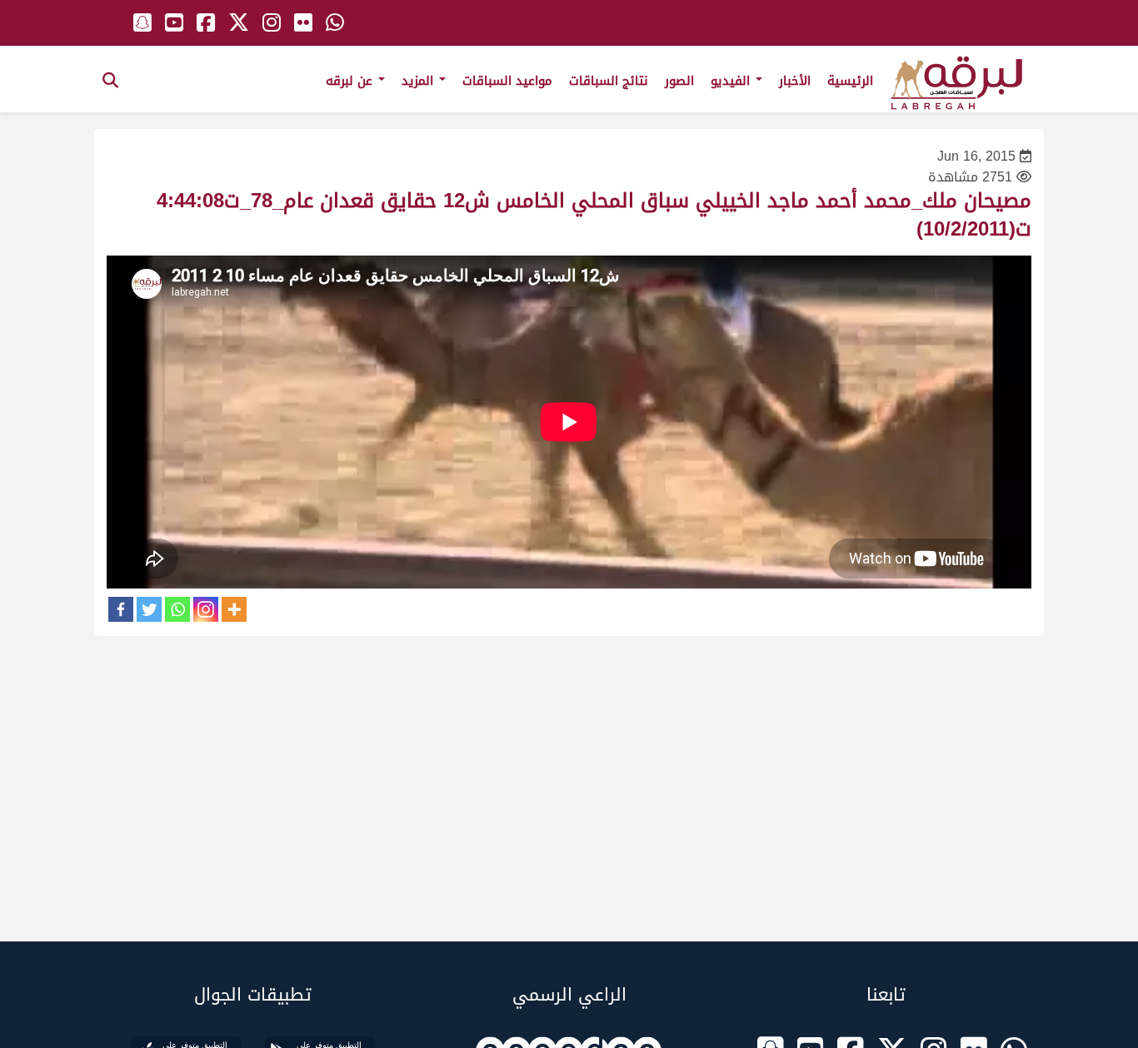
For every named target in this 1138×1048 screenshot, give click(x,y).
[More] (234, 609)
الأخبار (795, 80)
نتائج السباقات (608, 80)
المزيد (419, 80)
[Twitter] (149, 609)
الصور (679, 80)
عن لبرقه (351, 80)
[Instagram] (205, 609)
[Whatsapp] (177, 609)
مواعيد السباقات (507, 80)
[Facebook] (120, 609)
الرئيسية (850, 80)
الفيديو (732, 80)
